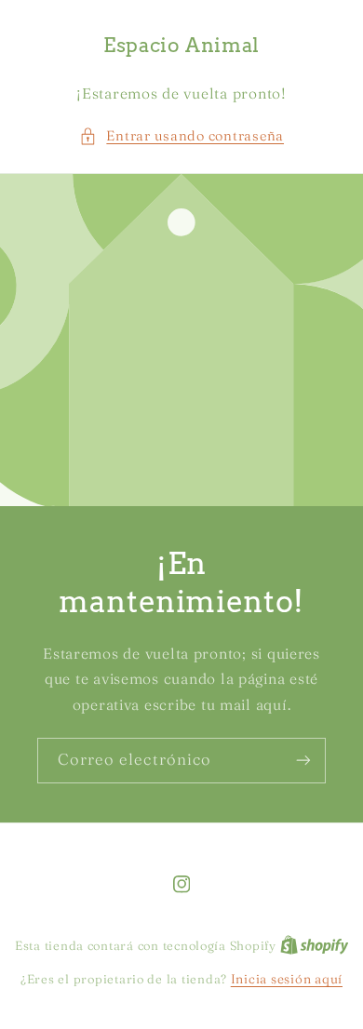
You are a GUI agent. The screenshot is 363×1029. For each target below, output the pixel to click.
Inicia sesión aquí (287, 978)
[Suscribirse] (303, 760)
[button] (181, 137)
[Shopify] (314, 945)
